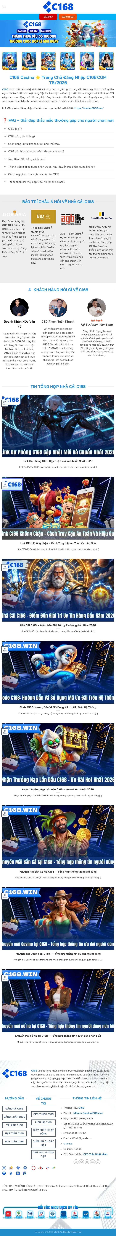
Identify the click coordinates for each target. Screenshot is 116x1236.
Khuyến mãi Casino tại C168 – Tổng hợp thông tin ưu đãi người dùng (58, 953)
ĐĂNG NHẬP (68, 16)
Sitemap (67, 1143)
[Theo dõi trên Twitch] (97, 1161)
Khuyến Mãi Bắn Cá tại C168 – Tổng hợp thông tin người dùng (58, 871)
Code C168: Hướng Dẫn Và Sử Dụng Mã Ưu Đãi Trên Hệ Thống (58, 707)
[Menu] (4, 6)
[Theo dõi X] (76, 1161)
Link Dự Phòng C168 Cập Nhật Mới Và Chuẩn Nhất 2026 (58, 461)
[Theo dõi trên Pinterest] (81, 1161)
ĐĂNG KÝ (48, 16)
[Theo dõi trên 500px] (92, 1161)
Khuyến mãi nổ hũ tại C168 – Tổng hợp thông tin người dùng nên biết (58, 1035)
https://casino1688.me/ (89, 108)
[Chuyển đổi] (5, 129)
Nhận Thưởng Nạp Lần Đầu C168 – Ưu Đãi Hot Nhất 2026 (58, 789)
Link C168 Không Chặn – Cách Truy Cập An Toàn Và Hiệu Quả (58, 543)
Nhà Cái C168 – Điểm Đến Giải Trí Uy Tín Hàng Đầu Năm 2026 (58, 625)
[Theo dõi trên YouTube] (87, 1161)
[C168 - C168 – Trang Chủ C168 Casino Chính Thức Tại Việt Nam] (58, 7)
